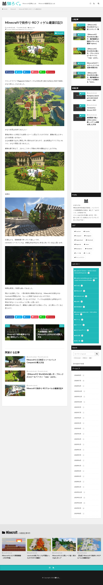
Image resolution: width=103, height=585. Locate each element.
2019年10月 (79, 503)
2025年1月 (79, 444)
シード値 (78, 253)
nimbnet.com (81, 296)
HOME (5, 9)
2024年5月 (79, 450)
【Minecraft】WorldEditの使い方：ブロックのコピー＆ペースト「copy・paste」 (45, 375)
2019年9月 (79, 508)
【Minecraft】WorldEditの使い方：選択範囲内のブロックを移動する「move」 (93, 77)
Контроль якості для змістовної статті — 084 (93, 98)
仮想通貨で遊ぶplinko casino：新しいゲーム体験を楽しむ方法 (93, 121)
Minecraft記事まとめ (29, 3)
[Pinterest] (50, 72)
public (83, 93)
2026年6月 (79, 386)
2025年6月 (79, 418)
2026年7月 (79, 380)
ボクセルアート (82, 330)
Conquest (78, 235)
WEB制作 (80, 307)
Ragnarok (21, 29)
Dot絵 (79, 285)
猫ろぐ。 (58, 577)
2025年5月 (79, 423)
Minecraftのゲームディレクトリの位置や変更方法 (93, 65)
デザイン (85, 358)
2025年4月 (79, 428)
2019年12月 (79, 492)
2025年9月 (79, 407)
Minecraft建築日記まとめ (47, 3)
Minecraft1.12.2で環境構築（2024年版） (11, 557)
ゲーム (79, 319)
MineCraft (15, 29)
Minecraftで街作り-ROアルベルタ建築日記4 (45, 388)
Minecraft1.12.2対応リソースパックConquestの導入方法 (41, 361)
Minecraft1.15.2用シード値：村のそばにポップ (64, 557)
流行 (90, 358)
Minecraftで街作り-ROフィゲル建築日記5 (30, 9)
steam (87, 244)
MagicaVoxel (79, 240)
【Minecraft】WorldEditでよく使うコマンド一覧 (93, 27)
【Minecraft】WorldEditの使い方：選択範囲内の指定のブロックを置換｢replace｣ (93, 38)
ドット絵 (87, 253)
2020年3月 (79, 476)
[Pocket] (35, 72)
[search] (97, 354)
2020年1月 (79, 487)
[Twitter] (18, 72)
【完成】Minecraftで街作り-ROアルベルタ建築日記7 (89, 557)
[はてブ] (26, 72)
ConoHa (87, 231)
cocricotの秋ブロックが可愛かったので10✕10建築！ (38, 557)
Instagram (88, 235)
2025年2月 (79, 439)
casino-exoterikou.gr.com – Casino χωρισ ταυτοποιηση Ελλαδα (85, 279)
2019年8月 (79, 513)
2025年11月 (79, 396)
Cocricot (9, 29)
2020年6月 (79, 460)
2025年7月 (79, 412)
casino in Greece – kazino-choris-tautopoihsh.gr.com (85, 272)
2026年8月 (79, 375)
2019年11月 (79, 497)
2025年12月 (79, 391)
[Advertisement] (86, 160)
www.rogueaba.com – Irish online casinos (85, 313)
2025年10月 (79, 402)
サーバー (80, 325)
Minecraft (13, 9)
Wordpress (79, 248)
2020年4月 (79, 471)
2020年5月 (79, 465)
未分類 (79, 335)
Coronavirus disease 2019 (91, 109)
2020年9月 (79, 455)
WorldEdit (89, 248)
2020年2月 (79, 481)
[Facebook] (9, 72)
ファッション (77, 358)
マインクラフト (28, 29)
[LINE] (42, 72)
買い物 (79, 341)
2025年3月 (79, 434)
